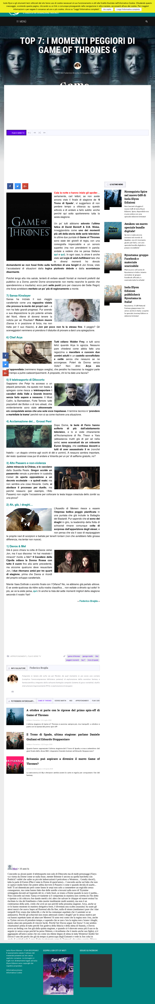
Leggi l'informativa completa (128, 9)
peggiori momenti (72, 660)
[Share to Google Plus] (25, 188)
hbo (97, 656)
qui (56, 254)
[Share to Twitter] (18, 188)
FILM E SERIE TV (34, 656)
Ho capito (107, 9)
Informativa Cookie (14, 973)
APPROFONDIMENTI (18, 656)
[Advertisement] (77, 108)
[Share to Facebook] (10, 188)
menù (22, 21)
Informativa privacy (14, 970)
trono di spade (93, 660)
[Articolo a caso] (39, 132)
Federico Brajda (71, 72)
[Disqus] (53, 823)
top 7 (83, 660)
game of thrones (74, 656)
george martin (88, 656)
